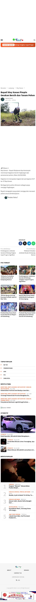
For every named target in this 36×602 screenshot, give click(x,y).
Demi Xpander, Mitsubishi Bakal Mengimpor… (15, 436)
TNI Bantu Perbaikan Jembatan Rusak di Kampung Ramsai (7, 278)
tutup (20, 566)
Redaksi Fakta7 (13, 197)
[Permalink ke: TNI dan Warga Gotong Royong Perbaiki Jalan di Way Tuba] (9, 289)
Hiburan (3, 400)
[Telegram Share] (29, 243)
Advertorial (4, 387)
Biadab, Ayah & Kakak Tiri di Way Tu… (21, 495)
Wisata (7, 400)
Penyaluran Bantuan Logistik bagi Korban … (15, 402)
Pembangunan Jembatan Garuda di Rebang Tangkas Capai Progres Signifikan (27, 278)
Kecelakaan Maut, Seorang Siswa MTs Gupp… (20, 509)
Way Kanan (27, 492)
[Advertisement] (18, 18)
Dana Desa (7, 378)
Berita (10, 387)
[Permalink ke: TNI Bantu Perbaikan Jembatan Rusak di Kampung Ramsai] (9, 270)
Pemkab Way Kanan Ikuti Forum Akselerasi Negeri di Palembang (8, 314)
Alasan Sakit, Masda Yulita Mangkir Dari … (20, 502)
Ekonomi (14, 387)
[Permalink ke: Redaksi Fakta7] (3, 99)
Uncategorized (5, 388)
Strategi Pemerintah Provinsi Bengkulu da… (15, 395)
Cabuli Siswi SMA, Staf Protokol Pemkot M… (19, 517)
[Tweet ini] (25, 243)
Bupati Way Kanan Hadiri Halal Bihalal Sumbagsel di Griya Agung (26, 297)
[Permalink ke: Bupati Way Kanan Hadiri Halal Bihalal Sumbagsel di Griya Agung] (27, 289)
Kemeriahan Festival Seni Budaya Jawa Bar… (15, 390)
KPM (5, 371)
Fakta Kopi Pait (21, 387)
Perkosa (22, 492)
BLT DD (6, 365)
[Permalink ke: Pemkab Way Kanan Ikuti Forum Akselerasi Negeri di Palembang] (9, 306)
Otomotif (3, 434)
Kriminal (16, 492)
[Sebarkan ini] (20, 243)
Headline (28, 387)
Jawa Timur (12, 514)
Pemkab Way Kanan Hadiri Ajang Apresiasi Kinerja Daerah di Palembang (27, 314)
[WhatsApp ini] (33, 243)
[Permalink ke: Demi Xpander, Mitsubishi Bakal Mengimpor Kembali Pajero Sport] (18, 424)
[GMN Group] (18, 40)
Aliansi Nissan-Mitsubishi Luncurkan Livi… (21, 450)
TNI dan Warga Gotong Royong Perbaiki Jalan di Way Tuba (8, 297)
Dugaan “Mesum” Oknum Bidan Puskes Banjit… (19, 487)
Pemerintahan (8, 368)
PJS (5, 375)
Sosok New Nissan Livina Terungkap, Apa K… (20, 442)
